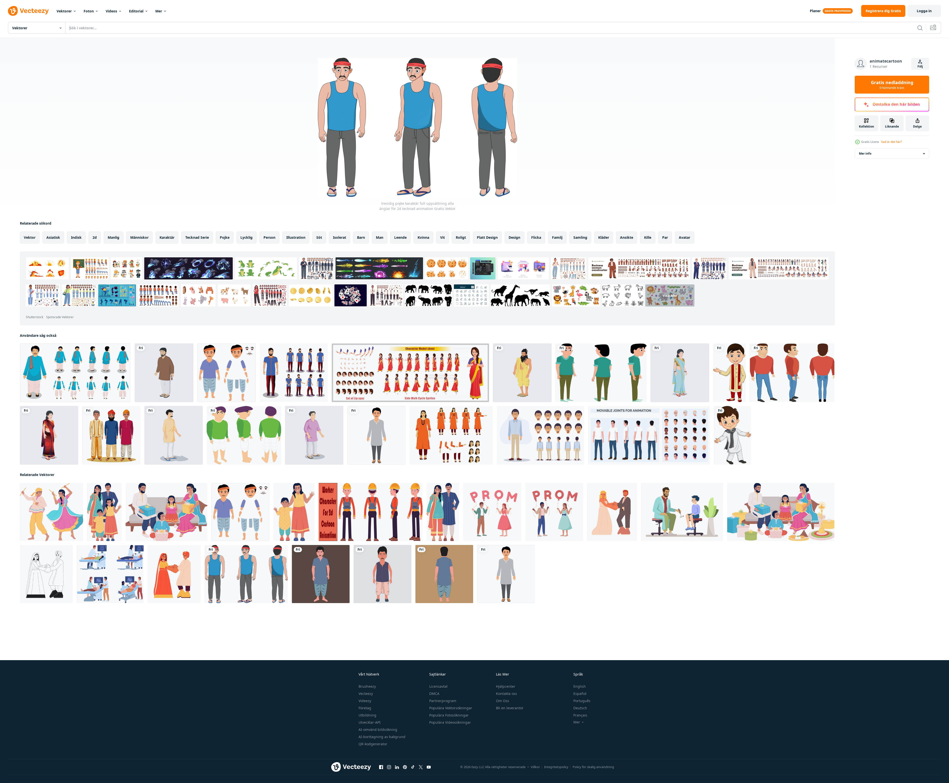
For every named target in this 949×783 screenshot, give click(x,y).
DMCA (434, 693)
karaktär (167, 237)
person (269, 237)
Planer (815, 10)
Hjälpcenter (505, 686)
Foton (89, 11)
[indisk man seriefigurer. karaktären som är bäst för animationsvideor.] (75, 372)
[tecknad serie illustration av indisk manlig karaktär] (376, 435)
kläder (603, 237)
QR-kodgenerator (373, 744)
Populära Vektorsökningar (450, 708)
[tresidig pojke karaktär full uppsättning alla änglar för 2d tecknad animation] (246, 574)
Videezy (365, 700)
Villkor (535, 767)
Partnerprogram (442, 700)
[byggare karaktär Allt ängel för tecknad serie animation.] (371, 512)
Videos (111, 11)
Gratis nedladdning (892, 84)
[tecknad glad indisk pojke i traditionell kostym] (732, 435)
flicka (536, 237)
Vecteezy (366, 693)
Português (581, 700)
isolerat (339, 237)
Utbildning (367, 715)
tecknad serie (197, 237)
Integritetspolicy (556, 767)
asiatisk (53, 237)
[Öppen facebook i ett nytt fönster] (381, 767)
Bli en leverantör (510, 708)
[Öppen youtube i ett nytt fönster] (429, 767)
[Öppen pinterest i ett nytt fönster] (405, 767)
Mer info (865, 153)
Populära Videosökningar (450, 722)
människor (139, 237)
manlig (113, 237)
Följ (920, 66)
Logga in (924, 10)
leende (400, 237)
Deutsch (580, 708)
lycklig (246, 237)
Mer (158, 11)
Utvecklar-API (370, 722)
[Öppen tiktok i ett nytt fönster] (413, 767)
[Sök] (920, 28)
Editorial (136, 11)
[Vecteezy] (28, 11)
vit (442, 237)
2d (95, 237)
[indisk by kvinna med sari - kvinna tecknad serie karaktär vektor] (680, 372)
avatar (684, 237)
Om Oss (502, 700)
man (379, 237)
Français (580, 715)
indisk (76, 237)
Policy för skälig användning (593, 767)
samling (580, 237)
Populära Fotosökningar (449, 715)
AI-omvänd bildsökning (378, 729)
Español (580, 693)
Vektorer (64, 11)
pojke (224, 237)
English (579, 686)
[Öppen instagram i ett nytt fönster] (389, 767)
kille (647, 237)
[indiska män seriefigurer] (111, 435)
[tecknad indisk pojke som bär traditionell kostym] (729, 372)
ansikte (626, 237)
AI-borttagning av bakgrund (382, 736)
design (514, 237)
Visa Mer (670, 295)
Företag (365, 708)
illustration (295, 237)
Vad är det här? (891, 142)
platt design (487, 237)
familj (557, 237)
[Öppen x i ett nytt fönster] (421, 767)
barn (361, 237)
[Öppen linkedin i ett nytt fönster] (397, 767)
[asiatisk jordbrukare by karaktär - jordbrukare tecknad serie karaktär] (164, 372)
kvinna (423, 237)
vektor (29, 237)
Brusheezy (367, 686)
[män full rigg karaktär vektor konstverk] (601, 372)
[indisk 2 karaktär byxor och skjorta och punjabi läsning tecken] (173, 435)
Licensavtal (438, 686)
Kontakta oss (506, 693)
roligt (461, 237)
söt (319, 237)
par (665, 237)
